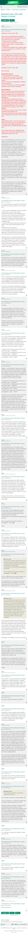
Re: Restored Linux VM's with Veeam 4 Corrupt (13, 200)
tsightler (2, 197)
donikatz (3, 641)
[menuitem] (25, 7)
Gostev (2, 269)
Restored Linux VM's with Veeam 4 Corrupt (11, 15)
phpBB (10, 930)
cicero (2, 503)
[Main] (14, 2)
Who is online (5, 920)
